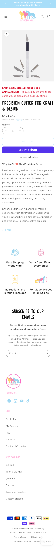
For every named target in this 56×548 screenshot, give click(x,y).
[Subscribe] (46, 353)
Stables (10, 485)
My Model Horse (26, 529)
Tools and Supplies (16, 492)
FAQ (8, 433)
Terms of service (21, 537)
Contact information (22, 541)
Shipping (18, 120)
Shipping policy (38, 537)
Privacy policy (40, 532)
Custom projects (14, 499)
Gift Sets (10, 465)
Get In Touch (12, 419)
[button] (6, 16)
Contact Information (16, 446)
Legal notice (39, 541)
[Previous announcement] (5, 4)
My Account (12, 426)
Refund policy (25, 532)
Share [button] (8, 230)
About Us (11, 439)
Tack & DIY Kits (14, 472)
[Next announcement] (50, 4)
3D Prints (10, 478)
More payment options (28, 157)
